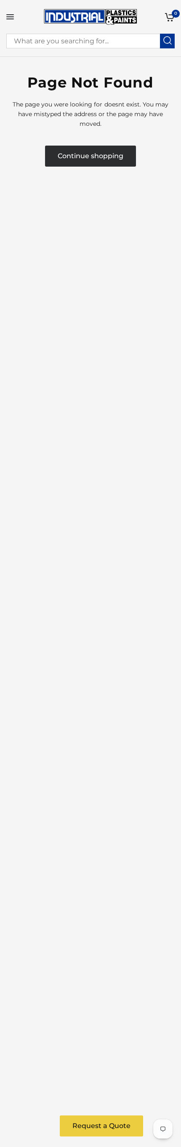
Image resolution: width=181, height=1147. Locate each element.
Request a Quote (101, 1126)
